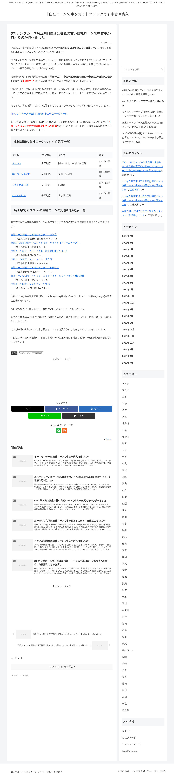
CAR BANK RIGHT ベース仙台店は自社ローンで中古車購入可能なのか (142, 92)
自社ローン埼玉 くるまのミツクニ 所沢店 (34, 234)
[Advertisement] (62, 379)
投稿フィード (129, 737)
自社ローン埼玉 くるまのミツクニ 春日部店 (35, 267)
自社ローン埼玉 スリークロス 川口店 (31, 259)
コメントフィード (131, 744)
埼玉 (15, 353)
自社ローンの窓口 (21, 174)
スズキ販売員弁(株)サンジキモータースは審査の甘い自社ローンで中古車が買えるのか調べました (142, 137)
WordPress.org (129, 751)
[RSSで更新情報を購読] (64, 430)
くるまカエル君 (20, 185)
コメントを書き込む (62, 666)
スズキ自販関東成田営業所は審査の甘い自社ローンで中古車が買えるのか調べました (142, 185)
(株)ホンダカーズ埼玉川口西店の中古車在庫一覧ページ (39, 113)
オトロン (16, 163)
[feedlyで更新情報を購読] (58, 430)
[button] (78, 416)
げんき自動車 (19, 195)
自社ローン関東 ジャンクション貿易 (30, 284)
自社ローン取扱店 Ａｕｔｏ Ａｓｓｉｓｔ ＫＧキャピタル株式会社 (47, 275)
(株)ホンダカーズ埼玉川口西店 (31, 353)
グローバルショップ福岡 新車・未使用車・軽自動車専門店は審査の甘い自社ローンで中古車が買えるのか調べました (142, 166)
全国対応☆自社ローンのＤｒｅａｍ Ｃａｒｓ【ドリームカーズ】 (45, 242)
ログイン (126, 731)
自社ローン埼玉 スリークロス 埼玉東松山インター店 (39, 251)
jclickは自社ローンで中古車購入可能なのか (143, 103)
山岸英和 (134, 189)
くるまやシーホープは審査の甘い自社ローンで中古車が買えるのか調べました (142, 113)
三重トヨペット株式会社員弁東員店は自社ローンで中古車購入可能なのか (142, 124)
